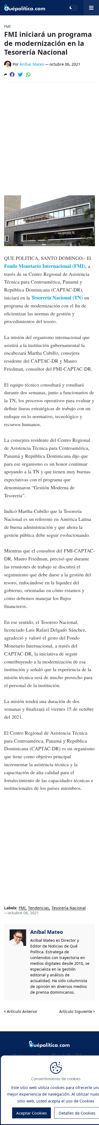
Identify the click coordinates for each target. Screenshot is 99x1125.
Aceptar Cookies (31, 1113)
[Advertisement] (49, 139)
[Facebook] (12, 74)
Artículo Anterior (22, 1011)
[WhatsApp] (28, 74)
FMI (22, 908)
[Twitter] (20, 74)
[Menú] (91, 7)
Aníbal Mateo (46, 932)
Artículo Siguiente (75, 1011)
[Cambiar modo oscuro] (73, 8)
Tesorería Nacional (68, 908)
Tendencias (38, 908)
